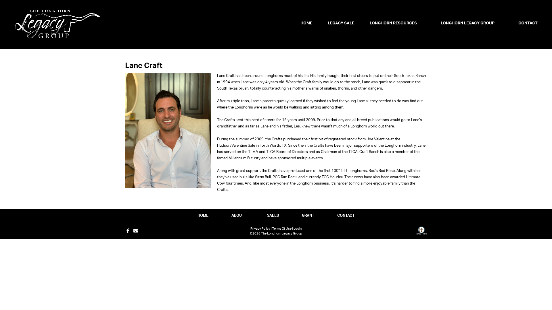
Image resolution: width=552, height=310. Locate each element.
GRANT (308, 216)
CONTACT (345, 216)
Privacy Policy (260, 228)
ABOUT (237, 216)
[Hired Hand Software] (421, 232)
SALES (273, 216)
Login (298, 228)
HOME (203, 216)
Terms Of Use (282, 228)
